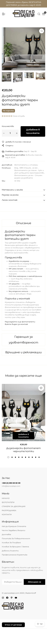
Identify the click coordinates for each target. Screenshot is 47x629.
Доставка (6, 534)
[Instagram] (3, 597)
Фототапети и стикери (26, 165)
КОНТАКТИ (7, 514)
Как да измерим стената (14, 526)
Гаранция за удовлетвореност (23, 339)
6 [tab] (25, 457)
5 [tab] (22, 457)
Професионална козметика (14, 555)
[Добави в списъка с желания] (41, 388)
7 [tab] (28, 457)
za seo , (35, 168)
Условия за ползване (11, 542)
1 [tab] (8, 457)
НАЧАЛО (6, 498)
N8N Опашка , (26, 168)
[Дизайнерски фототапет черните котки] (23, 412)
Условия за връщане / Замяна (15, 547)
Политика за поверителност (16, 538)
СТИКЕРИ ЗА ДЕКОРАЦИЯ (13, 506)
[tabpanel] (23, 275)
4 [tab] (18, 457)
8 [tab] (32, 457)
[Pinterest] (11, 597)
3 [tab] (15, 457)
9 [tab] (35, 457)
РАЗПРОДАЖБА (9, 510)
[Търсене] (38, 14)
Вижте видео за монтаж (16, 324)
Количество (8, 126)
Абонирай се (34, 582)
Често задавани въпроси (13, 530)
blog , (16, 168)
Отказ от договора (13, 625)
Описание (23, 223)
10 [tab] (39, 457)
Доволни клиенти (10, 551)
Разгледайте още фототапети (20, 322)
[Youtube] (16, 597)
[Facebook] (7, 597)
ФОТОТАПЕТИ (8, 502)
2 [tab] (12, 457)
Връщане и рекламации (23, 352)
